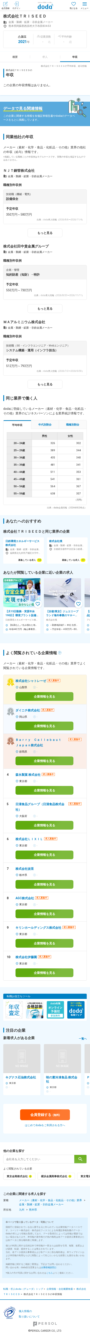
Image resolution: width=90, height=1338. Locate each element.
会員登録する (45, 1115)
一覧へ (83, 1038)
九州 (21, 1209)
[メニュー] (84, 5)
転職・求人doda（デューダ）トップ (23, 1289)
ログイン (16, 8)
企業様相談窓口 (48, 1267)
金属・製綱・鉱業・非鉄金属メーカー (41, 1204)
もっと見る (45, 233)
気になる (74, 8)
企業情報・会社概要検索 (60, 1289)
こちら (49, 1273)
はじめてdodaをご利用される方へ (45, 1125)
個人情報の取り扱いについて (29, 1314)
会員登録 (5, 8)
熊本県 (33, 1209)
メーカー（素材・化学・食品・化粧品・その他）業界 (50, 1200)
